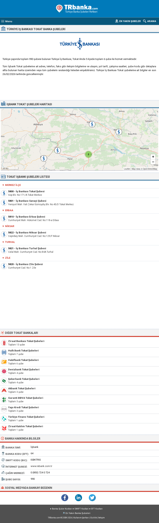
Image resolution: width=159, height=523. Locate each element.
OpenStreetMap (150, 169)
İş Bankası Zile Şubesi (29, 264)
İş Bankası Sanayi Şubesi (31, 200)
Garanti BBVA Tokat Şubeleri (25, 397)
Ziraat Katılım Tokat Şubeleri (25, 426)
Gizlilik (93, 518)
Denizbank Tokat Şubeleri (24, 369)
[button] (88, 154)
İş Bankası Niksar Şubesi (31, 232)
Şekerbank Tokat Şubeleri (24, 379)
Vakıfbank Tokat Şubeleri (23, 360)
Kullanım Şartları (81, 518)
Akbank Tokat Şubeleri (21, 388)
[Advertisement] (79, 89)
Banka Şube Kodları (62, 509)
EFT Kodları (97, 509)
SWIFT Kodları (81, 509)
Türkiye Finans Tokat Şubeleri (26, 416)
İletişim (101, 518)
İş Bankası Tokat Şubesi (30, 191)
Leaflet (127, 169)
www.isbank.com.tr (41, 466)
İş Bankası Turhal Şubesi (31, 248)
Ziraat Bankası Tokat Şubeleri (26, 341)
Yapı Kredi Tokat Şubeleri (23, 407)
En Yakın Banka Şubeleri (78, 513)
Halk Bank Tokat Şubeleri (23, 350)
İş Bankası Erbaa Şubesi (30, 216)
